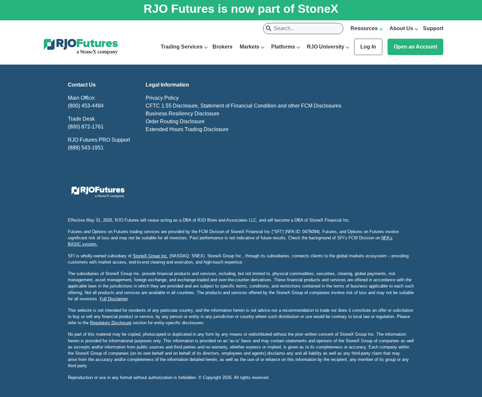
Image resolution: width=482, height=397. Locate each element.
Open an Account (415, 47)
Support (433, 28)
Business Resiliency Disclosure (182, 113)
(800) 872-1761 (86, 126)
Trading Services (182, 47)
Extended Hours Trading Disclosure (187, 129)
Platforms (283, 47)
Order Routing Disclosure (175, 121)
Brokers (222, 47)
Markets (249, 47)
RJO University (325, 47)
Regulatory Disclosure (110, 322)
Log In (368, 47)
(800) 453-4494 (86, 106)
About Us (401, 28)
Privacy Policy (162, 98)
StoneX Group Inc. (150, 255)
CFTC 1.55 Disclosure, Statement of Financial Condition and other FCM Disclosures (243, 106)
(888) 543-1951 (86, 147)
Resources (364, 28)
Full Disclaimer (114, 298)
